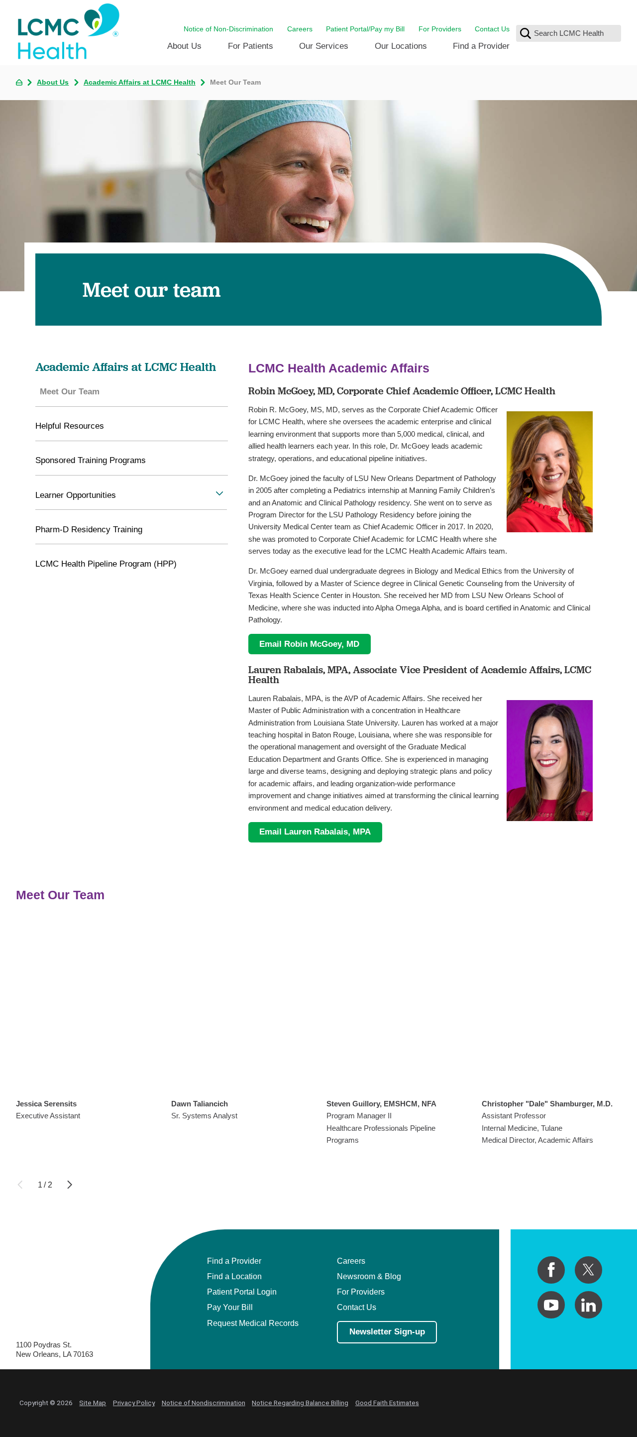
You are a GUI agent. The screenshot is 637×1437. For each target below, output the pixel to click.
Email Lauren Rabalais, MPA (315, 832)
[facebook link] (551, 1270)
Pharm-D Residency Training (88, 529)
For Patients (250, 46)
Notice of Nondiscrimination (203, 1403)
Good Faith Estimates (387, 1403)
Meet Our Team (70, 391)
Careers (300, 29)
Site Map (92, 1403)
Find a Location (234, 1276)
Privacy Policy (134, 1403)
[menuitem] (184, 49)
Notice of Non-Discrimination (228, 29)
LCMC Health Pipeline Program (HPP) (106, 564)
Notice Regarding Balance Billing (300, 1403)
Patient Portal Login (242, 1291)
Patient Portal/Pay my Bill (365, 29)
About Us (184, 46)
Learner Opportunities (75, 495)
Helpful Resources (69, 426)
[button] (219, 493)
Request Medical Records (253, 1322)
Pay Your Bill (230, 1307)
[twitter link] (588, 1270)
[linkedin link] (588, 1304)
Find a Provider (481, 46)
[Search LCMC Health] (525, 33)
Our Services (323, 46)
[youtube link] (551, 1304)
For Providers (440, 29)
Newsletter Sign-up (387, 1331)
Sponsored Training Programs (90, 460)
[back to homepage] (19, 82)
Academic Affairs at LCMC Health (140, 82)
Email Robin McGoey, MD (309, 644)
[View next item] (70, 1185)
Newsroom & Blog (369, 1276)
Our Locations (401, 46)
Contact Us (492, 29)
